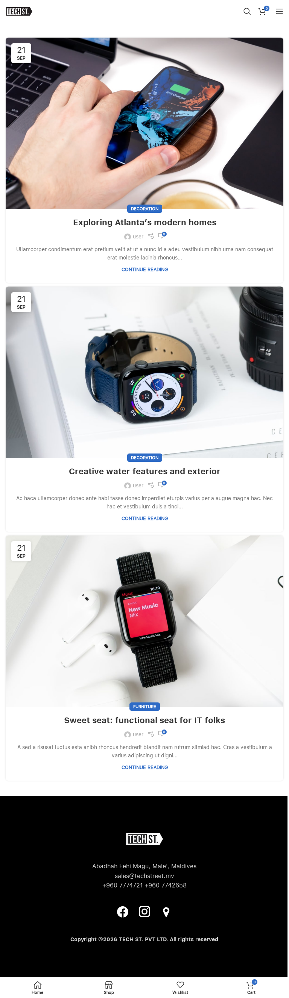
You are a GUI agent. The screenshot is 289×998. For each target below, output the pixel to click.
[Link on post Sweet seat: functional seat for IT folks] (144, 621)
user (138, 237)
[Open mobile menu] (279, 11)
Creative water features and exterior (145, 471)
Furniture (144, 706)
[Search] (247, 11)
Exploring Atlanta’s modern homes (144, 222)
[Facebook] (122, 911)
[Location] (166, 911)
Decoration (144, 208)
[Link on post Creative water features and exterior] (144, 372)
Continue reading (145, 269)
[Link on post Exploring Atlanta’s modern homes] (144, 123)
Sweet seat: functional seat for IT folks (144, 720)
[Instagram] (144, 911)
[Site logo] (19, 11)
